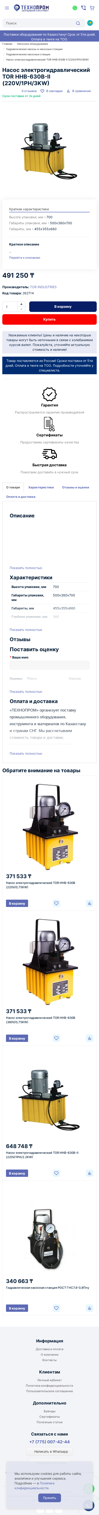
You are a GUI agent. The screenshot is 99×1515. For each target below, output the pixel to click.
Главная (7, 43)
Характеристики (41, 487)
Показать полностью (26, 568)
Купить (49, 319)
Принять (49, 1498)
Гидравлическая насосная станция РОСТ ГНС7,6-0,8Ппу (47, 1287)
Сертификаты (49, 1416)
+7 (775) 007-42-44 (49, 1441)
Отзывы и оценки (75, 487)
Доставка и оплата (49, 1349)
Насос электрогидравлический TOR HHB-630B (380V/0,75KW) (40, 1020)
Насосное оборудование (32, 43)
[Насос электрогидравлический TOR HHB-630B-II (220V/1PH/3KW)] (49, 148)
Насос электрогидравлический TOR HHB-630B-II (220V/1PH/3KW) (47, 59)
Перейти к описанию (24, 257)
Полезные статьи (50, 1422)
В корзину (63, 306)
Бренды (49, 1411)
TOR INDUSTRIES (43, 287)
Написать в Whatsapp (50, 1451)
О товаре (13, 487)
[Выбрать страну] (89, 22)
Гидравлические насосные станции (28, 54)
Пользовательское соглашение (49, 1391)
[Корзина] (92, 8)
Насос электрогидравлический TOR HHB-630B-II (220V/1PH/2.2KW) (42, 1155)
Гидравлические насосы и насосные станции (34, 49)
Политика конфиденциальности (49, 1385)
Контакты (49, 1360)
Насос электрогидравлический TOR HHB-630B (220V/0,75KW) (40, 885)
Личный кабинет (49, 1380)
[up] (21, 304)
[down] (21, 309)
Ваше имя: (20, 657)
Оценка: (16, 678)
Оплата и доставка (20, 496)
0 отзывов (29, 91)
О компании (49, 1354)
